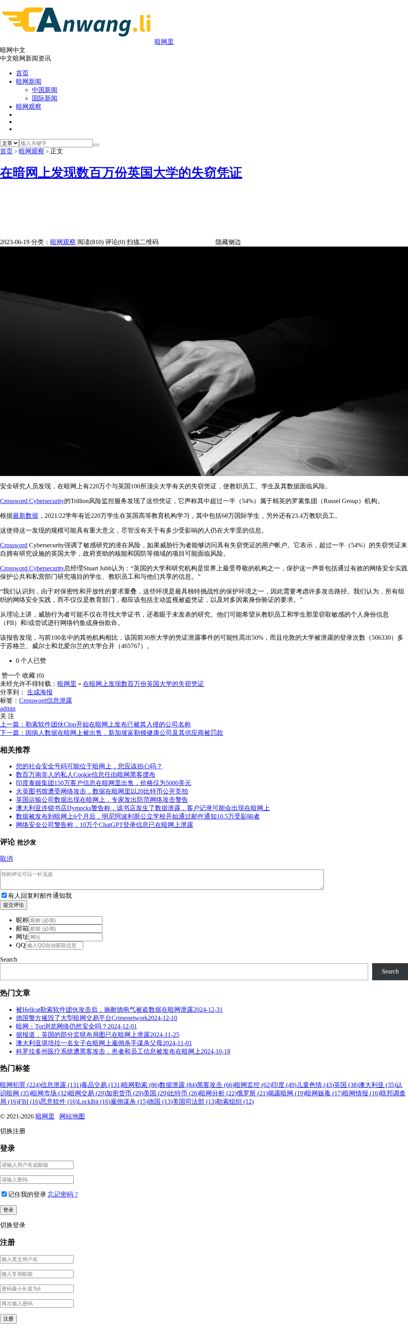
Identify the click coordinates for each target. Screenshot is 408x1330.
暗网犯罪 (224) (20, 1084)
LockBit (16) (94, 1101)
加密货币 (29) (124, 1093)
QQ (21, 945)
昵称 (22, 920)
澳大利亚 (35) (377, 1084)
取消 (6, 858)
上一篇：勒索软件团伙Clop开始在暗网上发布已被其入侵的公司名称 (95, 724)
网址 (22, 936)
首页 (22, 73)
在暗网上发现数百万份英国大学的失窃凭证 (121, 172)
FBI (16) (29, 1101)
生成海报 (40, 692)
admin (8, 708)
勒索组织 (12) (235, 1101)
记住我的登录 (27, 1194)
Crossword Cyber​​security (32, 501)
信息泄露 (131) (61, 1084)
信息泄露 (59, 700)
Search (8, 959)
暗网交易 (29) (87, 1093)
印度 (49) (284, 1084)
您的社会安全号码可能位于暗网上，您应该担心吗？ (89, 766)
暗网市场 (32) (50, 1093)
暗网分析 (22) (218, 1093)
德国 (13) (160, 1101)
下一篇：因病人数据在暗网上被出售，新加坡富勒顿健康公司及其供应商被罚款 (111, 732)
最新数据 (25, 515)
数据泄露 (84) (178, 1084)
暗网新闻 (28, 81)
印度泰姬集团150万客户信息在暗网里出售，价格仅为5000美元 (103, 783)
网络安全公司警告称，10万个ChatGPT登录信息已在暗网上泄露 (104, 824)
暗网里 (164, 41)
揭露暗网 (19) (286, 1093)
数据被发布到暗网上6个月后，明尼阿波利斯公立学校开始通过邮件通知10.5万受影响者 (138, 816)
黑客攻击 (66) (215, 1084)
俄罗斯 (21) (252, 1093)
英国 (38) (346, 1084)
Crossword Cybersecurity (32, 568)
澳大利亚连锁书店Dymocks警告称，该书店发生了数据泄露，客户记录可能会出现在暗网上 (143, 808)
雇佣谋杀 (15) (129, 1101)
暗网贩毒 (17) (324, 1093)
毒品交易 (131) (101, 1084)
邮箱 (22, 928)
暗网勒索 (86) (140, 1084)
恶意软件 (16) (59, 1101)
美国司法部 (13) (194, 1101)
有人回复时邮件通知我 (40, 895)
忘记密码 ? (63, 1194)
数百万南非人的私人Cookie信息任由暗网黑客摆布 (85, 774)
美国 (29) (155, 1093)
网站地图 (72, 1116)
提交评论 (13, 905)
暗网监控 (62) (253, 1084)
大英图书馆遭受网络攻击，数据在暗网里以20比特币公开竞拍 (102, 791)
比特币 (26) (183, 1093)
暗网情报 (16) (361, 1093)
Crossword (13, 545)
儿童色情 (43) (315, 1084)
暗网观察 (28, 106)
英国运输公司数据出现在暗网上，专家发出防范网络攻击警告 (102, 799)
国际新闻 (44, 98)
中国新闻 (44, 89)
